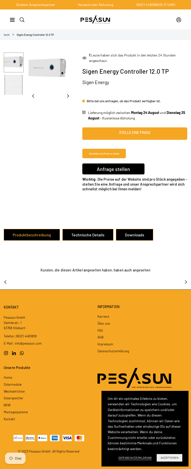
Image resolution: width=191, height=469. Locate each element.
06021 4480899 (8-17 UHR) (155, 4)
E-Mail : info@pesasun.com (23, 343)
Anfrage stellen (113, 169)
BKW (7, 405)
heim (7, 34)
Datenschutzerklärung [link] (135, 457)
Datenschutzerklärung (113, 351)
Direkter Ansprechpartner (35, 4)
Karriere (103, 316)
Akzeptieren (169, 457)
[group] (50, 68)
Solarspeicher (13, 398)
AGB (100, 337)
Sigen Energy (95, 82)
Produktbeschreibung (32, 234)
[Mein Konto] (179, 19)
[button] (67, 96)
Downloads (134, 234)
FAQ (100, 330)
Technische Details (87, 234)
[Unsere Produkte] (12, 19)
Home (8, 377)
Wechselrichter (14, 391)
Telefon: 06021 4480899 (20, 336)
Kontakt (9, 419)
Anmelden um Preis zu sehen (104, 153)
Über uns (103, 323)
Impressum (105, 344)
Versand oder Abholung (95, 4)
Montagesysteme (16, 412)
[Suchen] (22, 19)
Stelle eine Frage (134, 132)
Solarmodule (13, 384)
